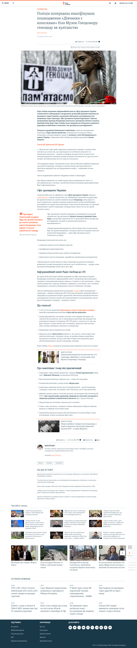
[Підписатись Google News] (74, 627)
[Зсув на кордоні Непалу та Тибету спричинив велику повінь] (53, 553)
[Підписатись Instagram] (88, 627)
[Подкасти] (110, 3)
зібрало (51, 346)
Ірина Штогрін (42, 33)
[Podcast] (105, 627)
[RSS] (101, 627)
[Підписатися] (110, 627)
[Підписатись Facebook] (70, 627)
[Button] (79, 42)
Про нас (42, 627)
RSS (12, 637)
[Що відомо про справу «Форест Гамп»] (24, 553)
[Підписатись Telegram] (97, 627)
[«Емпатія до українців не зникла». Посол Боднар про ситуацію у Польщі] (17, 513)
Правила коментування (19, 641)
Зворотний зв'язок (46, 641)
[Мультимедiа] (115, 3)
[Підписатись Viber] (92, 627)
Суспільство (42, 9)
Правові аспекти (45, 634)
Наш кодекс (44, 630)
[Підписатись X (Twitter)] (79, 627)
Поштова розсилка (17, 634)
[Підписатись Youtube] (83, 627)
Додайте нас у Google (126, 3)
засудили (76, 291)
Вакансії (42, 637)
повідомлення (42, 197)
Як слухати (14, 627)
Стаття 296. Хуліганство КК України (50, 145)
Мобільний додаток (17, 630)
